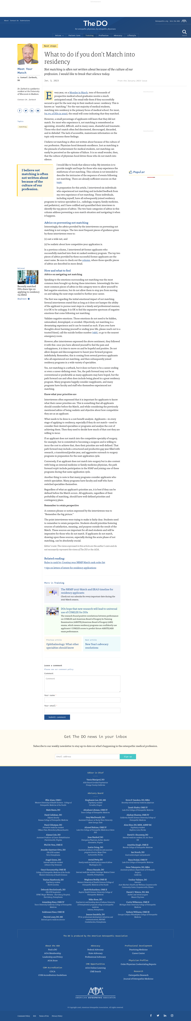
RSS (34, 1015)
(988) (95, 332)
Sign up (128, 756)
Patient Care (74, 35)
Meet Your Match (25, 71)
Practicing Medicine (138, 949)
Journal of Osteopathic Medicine (138, 978)
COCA (52, 971)
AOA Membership (52, 953)
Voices (58, 35)
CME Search (95, 971)
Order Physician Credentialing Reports (138, 964)
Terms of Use (44, 1015)
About (6, 21)
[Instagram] (172, 1016)
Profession (103, 35)
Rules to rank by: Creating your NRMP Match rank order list (74, 562)
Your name (50, 695)
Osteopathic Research (139, 975)
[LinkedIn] (32, 110)
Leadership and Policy (52, 956)
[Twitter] (26, 110)
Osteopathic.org (161, 21)
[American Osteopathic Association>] (184, 22)
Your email (50, 705)
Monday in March (79, 92)
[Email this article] (38, 110)
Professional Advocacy (95, 956)
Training (89, 35)
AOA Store (53, 960)
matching (23, 127)
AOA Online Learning (95, 967)
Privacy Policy (57, 1015)
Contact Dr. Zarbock (27, 99)
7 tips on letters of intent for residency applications (70, 567)
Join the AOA (175, 21)
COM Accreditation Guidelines (52, 975)
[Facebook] (20, 110)
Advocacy (118, 35)
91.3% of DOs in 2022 (56, 113)
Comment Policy (24, 1015)
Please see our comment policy (58, 669)
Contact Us (14, 21)
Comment (48, 673)
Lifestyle (131, 35)
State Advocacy (95, 953)
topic (59, 182)
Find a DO (52, 949)
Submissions (25, 21)
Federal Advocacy (95, 949)
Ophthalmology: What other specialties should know (62, 646)
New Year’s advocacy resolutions (96, 646)
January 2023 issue (137, 80)
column (86, 260)
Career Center (138, 953)
